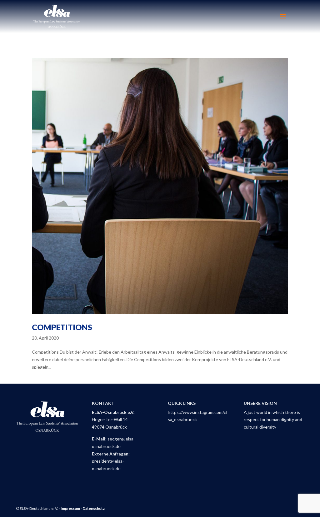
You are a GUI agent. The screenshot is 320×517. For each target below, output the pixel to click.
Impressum (70, 508)
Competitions (62, 327)
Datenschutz (93, 508)
